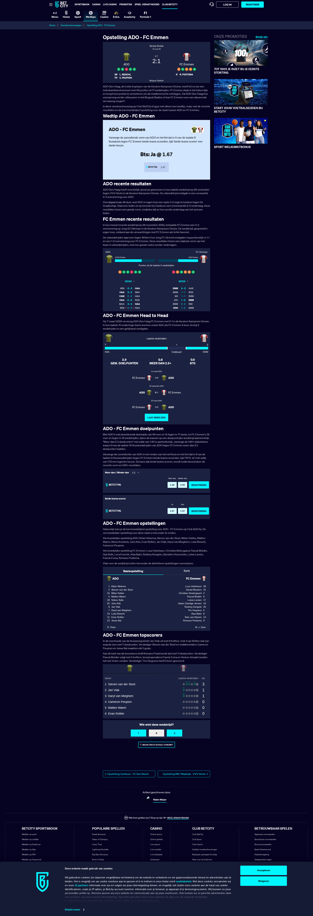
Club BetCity (170, 4)
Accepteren (263, 870)
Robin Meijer (159, 799)
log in (227, 4)
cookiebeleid (183, 881)
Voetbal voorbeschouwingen (204, 849)
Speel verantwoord (147, 4)
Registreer (252, 4)
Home (52, 25)
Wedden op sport (29, 834)
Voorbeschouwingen (71, 25)
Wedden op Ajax (29, 849)
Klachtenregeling (261, 854)
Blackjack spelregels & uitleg (204, 854)
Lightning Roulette (100, 849)
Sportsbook (82, 4)
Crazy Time (97, 844)
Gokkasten (155, 859)
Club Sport (196, 839)
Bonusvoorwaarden (262, 844)
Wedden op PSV (29, 854)
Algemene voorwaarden (264, 834)
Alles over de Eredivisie (202, 859)
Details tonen (72, 909)
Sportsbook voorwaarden (265, 839)
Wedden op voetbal (30, 839)
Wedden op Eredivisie (31, 844)
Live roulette (155, 849)
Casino (96, 4)
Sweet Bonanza (98, 834)
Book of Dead (98, 859)
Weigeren (263, 881)
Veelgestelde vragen (263, 859)
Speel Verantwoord (262, 849)
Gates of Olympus (100, 839)
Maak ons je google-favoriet (157, 744)
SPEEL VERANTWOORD (178, 817)
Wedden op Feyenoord (31, 859)
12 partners (82, 885)
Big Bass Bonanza (100, 854)
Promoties (125, 4)
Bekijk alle (262, 36)
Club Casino (197, 844)
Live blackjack (156, 854)
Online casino (156, 834)
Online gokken (156, 839)
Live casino (110, 4)
